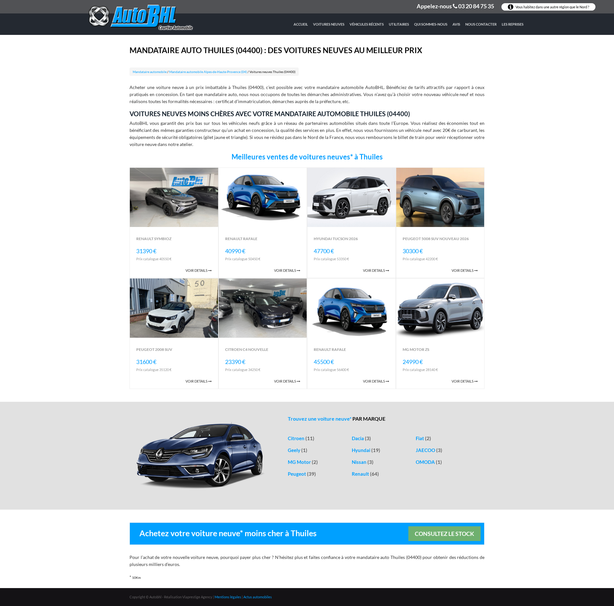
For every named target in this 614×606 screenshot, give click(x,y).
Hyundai (366, 450)
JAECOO (429, 450)
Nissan (363, 462)
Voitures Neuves (328, 24)
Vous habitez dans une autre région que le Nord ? (552, 7)
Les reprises (512, 24)
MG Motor (303, 462)
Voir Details (196, 270)
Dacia (361, 438)
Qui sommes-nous (430, 24)
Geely (297, 450)
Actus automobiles (257, 597)
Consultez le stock (444, 533)
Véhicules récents (367, 24)
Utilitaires (399, 24)
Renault (365, 474)
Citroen (301, 438)
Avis (456, 24)
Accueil (301, 24)
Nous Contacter (481, 24)
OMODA (429, 462)
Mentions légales (228, 597)
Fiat (423, 438)
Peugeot (302, 474)
